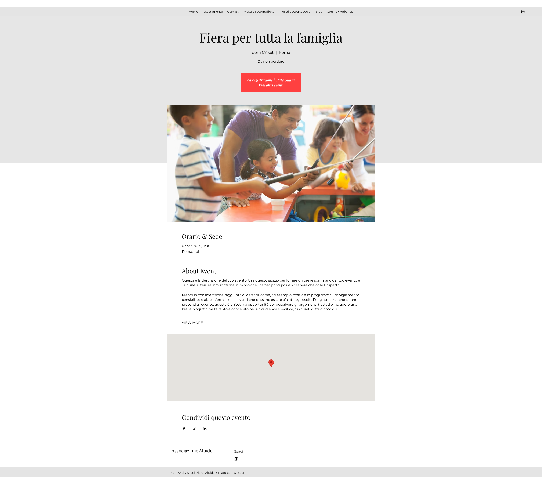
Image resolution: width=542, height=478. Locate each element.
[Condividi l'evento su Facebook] (184, 428)
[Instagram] (523, 12)
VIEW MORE (192, 323)
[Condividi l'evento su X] (194, 428)
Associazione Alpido (192, 450)
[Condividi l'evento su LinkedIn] (205, 428)
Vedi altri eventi (271, 85)
